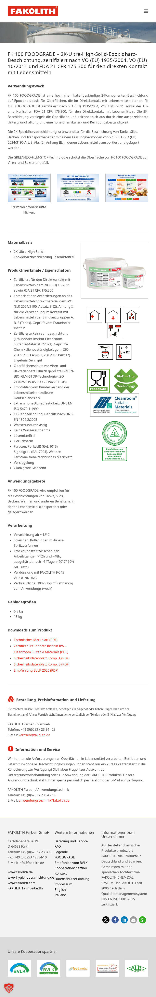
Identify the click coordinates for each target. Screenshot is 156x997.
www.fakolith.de (20, 872)
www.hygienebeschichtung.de (31, 877)
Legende (61, 851)
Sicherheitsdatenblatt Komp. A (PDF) (41, 658)
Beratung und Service (71, 841)
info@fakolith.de (31, 862)
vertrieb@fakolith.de (34, 735)
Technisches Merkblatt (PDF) (35, 640)
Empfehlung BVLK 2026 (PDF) (36, 670)
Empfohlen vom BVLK (71, 862)
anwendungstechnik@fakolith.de (44, 800)
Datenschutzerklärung (72, 878)
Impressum (63, 884)
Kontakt (61, 873)
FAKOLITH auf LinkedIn (25, 888)
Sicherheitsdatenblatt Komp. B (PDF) (41, 664)
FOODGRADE (65, 857)
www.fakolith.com (22, 882)
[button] (146, 11)
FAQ (58, 846)
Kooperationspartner (71, 868)
